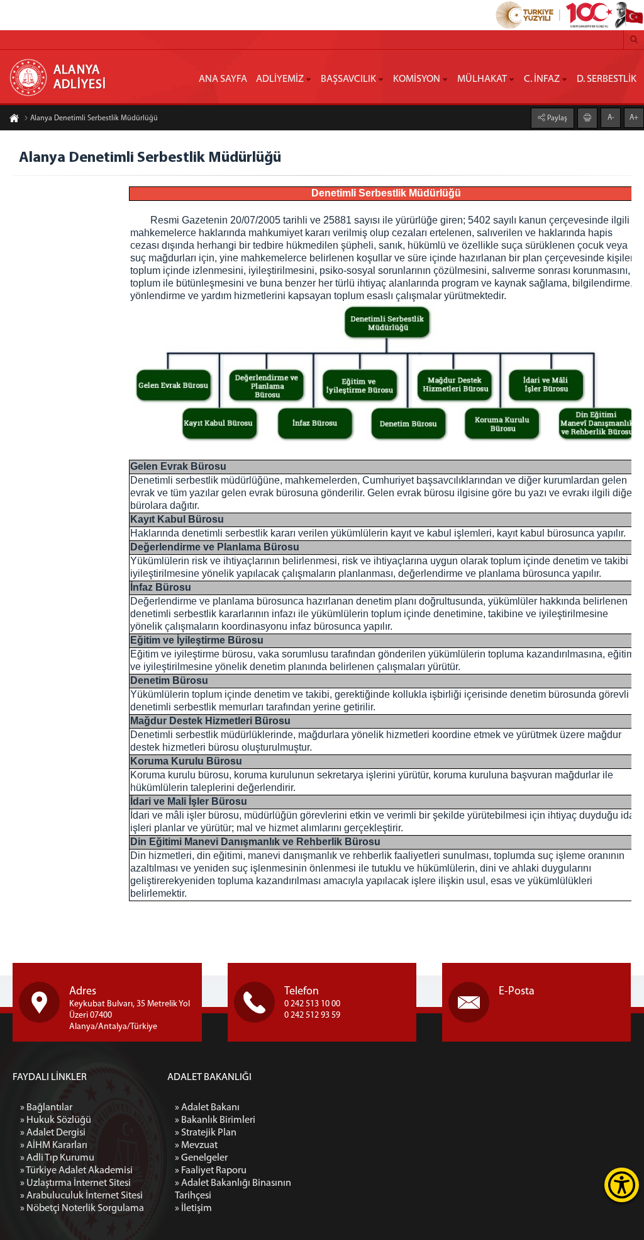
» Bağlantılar (46, 1108)
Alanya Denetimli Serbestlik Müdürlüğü (94, 118)
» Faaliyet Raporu (211, 1171)
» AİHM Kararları (53, 1145)
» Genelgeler (201, 1158)
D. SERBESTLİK (606, 79)
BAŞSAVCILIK (348, 79)
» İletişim (193, 1208)
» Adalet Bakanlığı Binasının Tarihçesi (233, 1189)
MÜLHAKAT (482, 79)
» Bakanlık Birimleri (215, 1120)
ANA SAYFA (223, 79)
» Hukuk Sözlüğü (55, 1120)
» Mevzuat (196, 1145)
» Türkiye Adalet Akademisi (76, 1171)
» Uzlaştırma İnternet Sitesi (75, 1183)
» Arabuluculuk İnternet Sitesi (81, 1196)
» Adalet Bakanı (207, 1108)
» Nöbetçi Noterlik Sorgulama (82, 1208)
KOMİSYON (416, 79)
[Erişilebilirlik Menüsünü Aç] (621, 1185)
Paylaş (556, 118)
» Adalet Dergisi (53, 1133)
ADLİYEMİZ (280, 79)
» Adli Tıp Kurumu (57, 1158)
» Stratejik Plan (205, 1133)
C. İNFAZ (542, 79)
